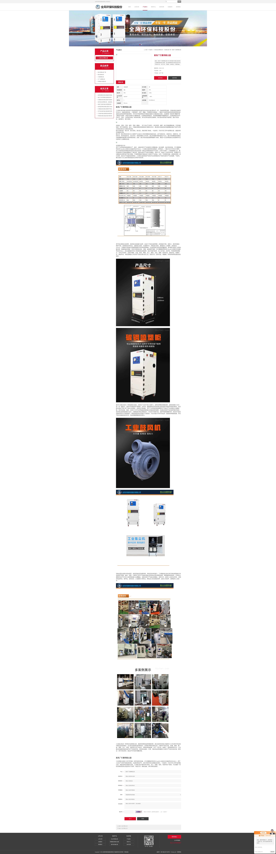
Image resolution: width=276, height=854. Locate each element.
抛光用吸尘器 (124, 826)
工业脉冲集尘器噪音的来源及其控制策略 (107, 113)
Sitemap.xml (173, 852)
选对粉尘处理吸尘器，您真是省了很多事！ (107, 102)
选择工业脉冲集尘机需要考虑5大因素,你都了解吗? (109, 104)
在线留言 (170, 6)
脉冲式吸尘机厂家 (102, 72)
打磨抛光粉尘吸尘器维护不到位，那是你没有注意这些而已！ (111, 108)
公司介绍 (136, 6)
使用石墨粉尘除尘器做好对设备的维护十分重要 (108, 95)
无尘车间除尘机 (114, 839)
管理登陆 (179, 852)
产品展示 (145, 6)
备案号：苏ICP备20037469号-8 (163, 852)
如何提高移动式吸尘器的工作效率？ (106, 106)
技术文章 (161, 6)
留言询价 (174, 77)
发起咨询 (272, 851)
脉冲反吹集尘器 (114, 844)
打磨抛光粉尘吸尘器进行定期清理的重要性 (107, 99)
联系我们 (178, 6)
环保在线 (126, 852)
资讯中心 (153, 6)
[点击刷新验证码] (138, 812)
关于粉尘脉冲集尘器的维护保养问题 (106, 111)
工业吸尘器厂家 (167, 49)
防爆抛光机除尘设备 (114, 841)
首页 (129, 6)
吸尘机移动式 (101, 74)
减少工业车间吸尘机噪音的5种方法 (105, 97)
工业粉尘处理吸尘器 (103, 58)
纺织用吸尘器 (124, 828)
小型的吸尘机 (101, 76)
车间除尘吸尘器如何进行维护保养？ (106, 115)
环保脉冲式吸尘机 (102, 81)
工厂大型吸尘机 (101, 79)
